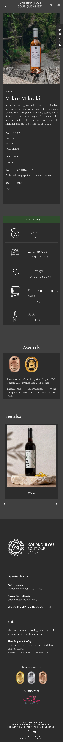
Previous (7, 503)
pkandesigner (43, 725)
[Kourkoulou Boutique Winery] (30, 4)
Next (56, 503)
